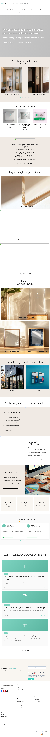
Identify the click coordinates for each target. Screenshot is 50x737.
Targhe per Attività (21, 9)
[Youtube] (3, 691)
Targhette (30, 9)
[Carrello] (37, 3)
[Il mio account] (35, 3)
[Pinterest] (5, 691)
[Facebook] (1, 691)
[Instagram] (7, 691)
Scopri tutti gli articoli (25, 650)
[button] (44, 3)
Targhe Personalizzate (8, 9)
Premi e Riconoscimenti (24, 12)
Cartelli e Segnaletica (40, 9)
